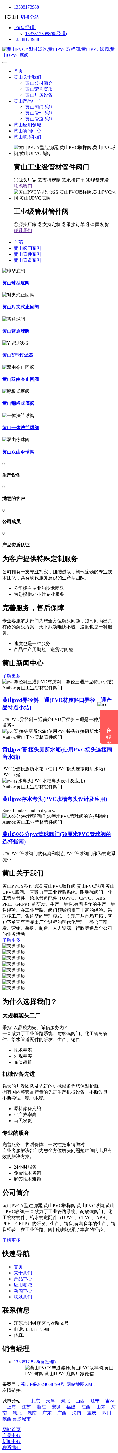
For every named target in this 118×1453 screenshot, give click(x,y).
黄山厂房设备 (39, 95)
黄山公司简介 (39, 83)
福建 (71, 1406)
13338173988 (26, 7)
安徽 (56, 1406)
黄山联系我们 (27, 136)
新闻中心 (23, 1290)
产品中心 (23, 1278)
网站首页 (11, 1429)
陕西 (6, 1418)
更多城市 (22, 1418)
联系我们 (23, 186)
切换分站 (30, 17)
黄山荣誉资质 (39, 89)
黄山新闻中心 (27, 130)
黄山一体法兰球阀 (20, 427)
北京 (35, 1400)
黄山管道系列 (39, 118)
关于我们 (23, 1272)
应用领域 (23, 1284)
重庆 (91, 1412)
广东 (47, 1412)
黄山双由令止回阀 (20, 379)
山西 (80, 1400)
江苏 (26, 1406)
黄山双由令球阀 (18, 451)
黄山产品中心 (27, 101)
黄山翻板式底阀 (18, 403)
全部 (18, 242)
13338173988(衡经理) (46, 33)
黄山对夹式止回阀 (20, 306)
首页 (18, 71)
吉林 (110, 1400)
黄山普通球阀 (16, 331)
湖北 (17, 1412)
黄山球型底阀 (16, 282)
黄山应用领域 (27, 124)
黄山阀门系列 (39, 106)
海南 (76, 1412)
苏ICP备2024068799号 (42, 1384)
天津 (50, 1400)
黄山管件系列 (39, 112)
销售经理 (25, 27)
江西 (86, 1406)
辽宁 (95, 1400)
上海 (11, 1406)
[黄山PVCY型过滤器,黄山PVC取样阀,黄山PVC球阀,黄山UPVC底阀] (59, 55)
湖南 (32, 1412)
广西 (61, 1412)
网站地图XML (80, 1384)
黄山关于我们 (27, 77)
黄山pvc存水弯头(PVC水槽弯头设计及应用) (54, 799)
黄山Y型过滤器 (17, 355)
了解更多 (11, 675)
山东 (100, 1406)
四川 (106, 1412)
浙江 (41, 1406)
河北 (65, 1400)
